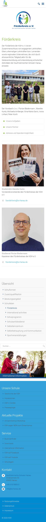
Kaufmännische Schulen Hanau (18, 475)
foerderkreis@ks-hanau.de (16, 200)
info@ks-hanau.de (13, 489)
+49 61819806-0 (12, 485)
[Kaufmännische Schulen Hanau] (5, 3)
